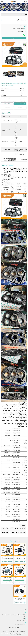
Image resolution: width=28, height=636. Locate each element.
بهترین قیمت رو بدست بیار (20, 103)
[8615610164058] (9, 627)
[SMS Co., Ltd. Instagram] (13, 627)
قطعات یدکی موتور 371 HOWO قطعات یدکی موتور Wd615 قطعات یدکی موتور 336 (19, 578)
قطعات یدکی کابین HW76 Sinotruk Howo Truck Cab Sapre (19, 557)
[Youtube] (11, 627)
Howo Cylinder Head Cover (18, 532)
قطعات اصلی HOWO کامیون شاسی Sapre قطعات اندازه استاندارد (7, 557)
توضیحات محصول (7, 107)
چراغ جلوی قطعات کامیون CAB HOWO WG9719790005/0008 (20, 599)
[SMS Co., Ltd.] (13, 2)
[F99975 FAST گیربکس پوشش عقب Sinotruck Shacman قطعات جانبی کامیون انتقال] (14, 55)
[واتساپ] (24, 34)
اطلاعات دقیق (20, 107)
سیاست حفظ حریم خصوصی (20, 631)
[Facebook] (15, 627)
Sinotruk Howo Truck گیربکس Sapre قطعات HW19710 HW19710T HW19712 (7, 578)
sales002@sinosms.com (18, 28)
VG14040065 (5, 532)
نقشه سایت (11, 631)
